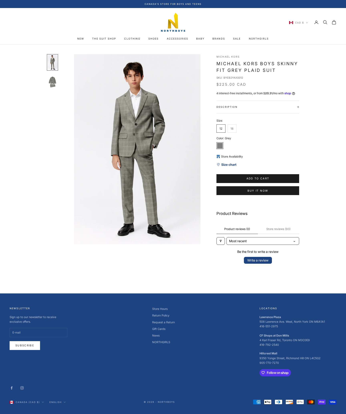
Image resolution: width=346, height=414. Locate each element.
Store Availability (232, 156)
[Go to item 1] (52, 62)
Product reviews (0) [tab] (237, 229)
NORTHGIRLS (259, 38)
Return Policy (160, 315)
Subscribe (24, 345)
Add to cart (257, 178)
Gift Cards (158, 329)
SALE (237, 38)
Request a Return (163, 322)
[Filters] (220, 241)
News (156, 335)
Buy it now (257, 190)
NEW (80, 38)
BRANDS (218, 38)
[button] (226, 164)
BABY (200, 38)
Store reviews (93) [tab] (278, 229)
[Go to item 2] (52, 82)
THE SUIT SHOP (104, 38)
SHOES (153, 38)
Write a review (258, 260)
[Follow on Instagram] (22, 388)
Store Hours (160, 308)
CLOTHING (132, 38)
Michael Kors (228, 56)
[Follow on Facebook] (12, 388)
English (55, 402)
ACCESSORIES (177, 38)
